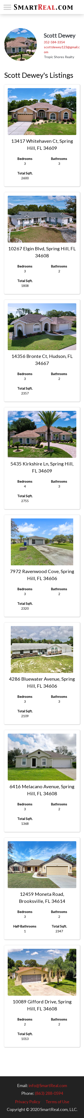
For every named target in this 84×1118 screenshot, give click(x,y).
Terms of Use (57, 1101)
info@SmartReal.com (48, 1085)
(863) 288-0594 (49, 1093)
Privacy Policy (27, 1101)
